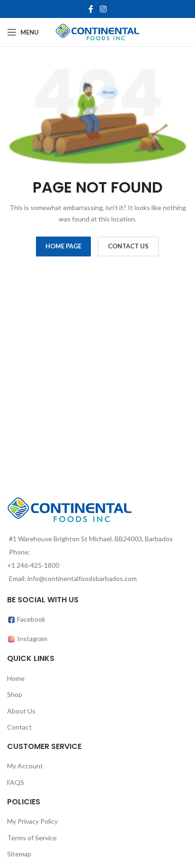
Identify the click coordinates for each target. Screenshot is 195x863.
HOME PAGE (63, 246)
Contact (19, 727)
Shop (14, 694)
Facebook (30, 619)
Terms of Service (32, 838)
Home (16, 678)
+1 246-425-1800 (33, 565)
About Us (21, 711)
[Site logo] (97, 31)
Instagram (32, 638)
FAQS (15, 782)
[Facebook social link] (91, 9)
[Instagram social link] (103, 9)
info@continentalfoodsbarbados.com (82, 578)
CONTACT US (128, 246)
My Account (25, 766)
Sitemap (19, 854)
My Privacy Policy (32, 821)
